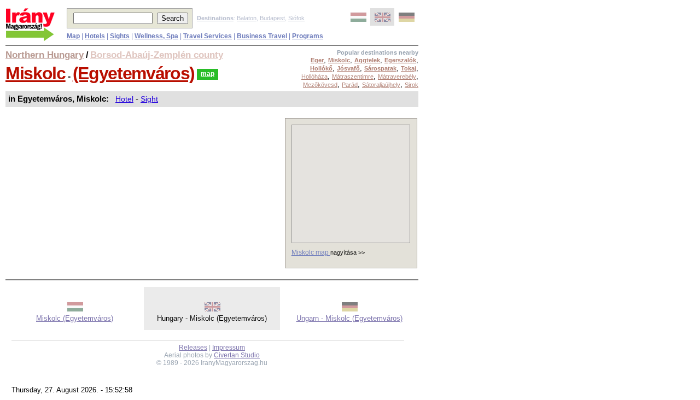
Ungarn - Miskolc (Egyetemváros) (349, 318)
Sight (149, 99)
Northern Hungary (44, 54)
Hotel (124, 99)
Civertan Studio (237, 355)
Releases (193, 347)
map (207, 74)
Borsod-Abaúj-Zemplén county (156, 54)
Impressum (228, 347)
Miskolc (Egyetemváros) (74, 318)
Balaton (246, 18)
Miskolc (35, 73)
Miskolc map (310, 252)
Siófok (296, 18)
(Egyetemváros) (134, 73)
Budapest (272, 18)
